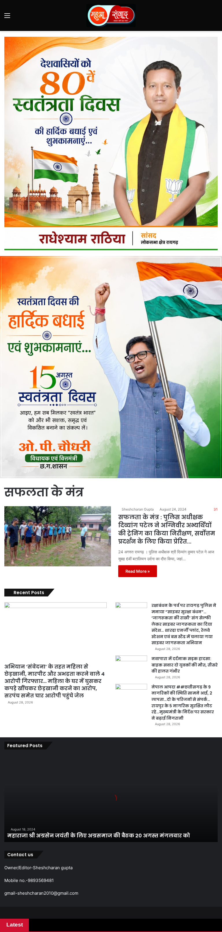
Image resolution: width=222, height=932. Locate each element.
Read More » (137, 571)
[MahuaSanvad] (111, 15)
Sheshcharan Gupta (138, 509)
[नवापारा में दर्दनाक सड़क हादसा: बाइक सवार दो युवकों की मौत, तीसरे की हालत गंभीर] (131, 666)
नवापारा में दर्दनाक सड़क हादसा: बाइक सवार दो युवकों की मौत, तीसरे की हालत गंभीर (184, 665)
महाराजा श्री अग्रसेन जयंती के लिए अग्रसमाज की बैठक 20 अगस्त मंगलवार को (98, 835)
